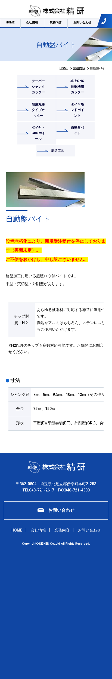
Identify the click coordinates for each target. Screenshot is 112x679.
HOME (10, 22)
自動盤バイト (77, 130)
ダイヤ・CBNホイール (38, 133)
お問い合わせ (82, 22)
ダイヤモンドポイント (77, 109)
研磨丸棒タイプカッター (38, 109)
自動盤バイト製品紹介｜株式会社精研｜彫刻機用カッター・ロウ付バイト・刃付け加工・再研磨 (56, 10)
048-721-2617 (106, 21)
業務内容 (56, 22)
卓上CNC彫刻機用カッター (77, 86)
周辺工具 (57, 151)
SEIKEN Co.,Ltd (50, 543)
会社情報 (32, 22)
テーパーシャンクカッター (38, 86)
